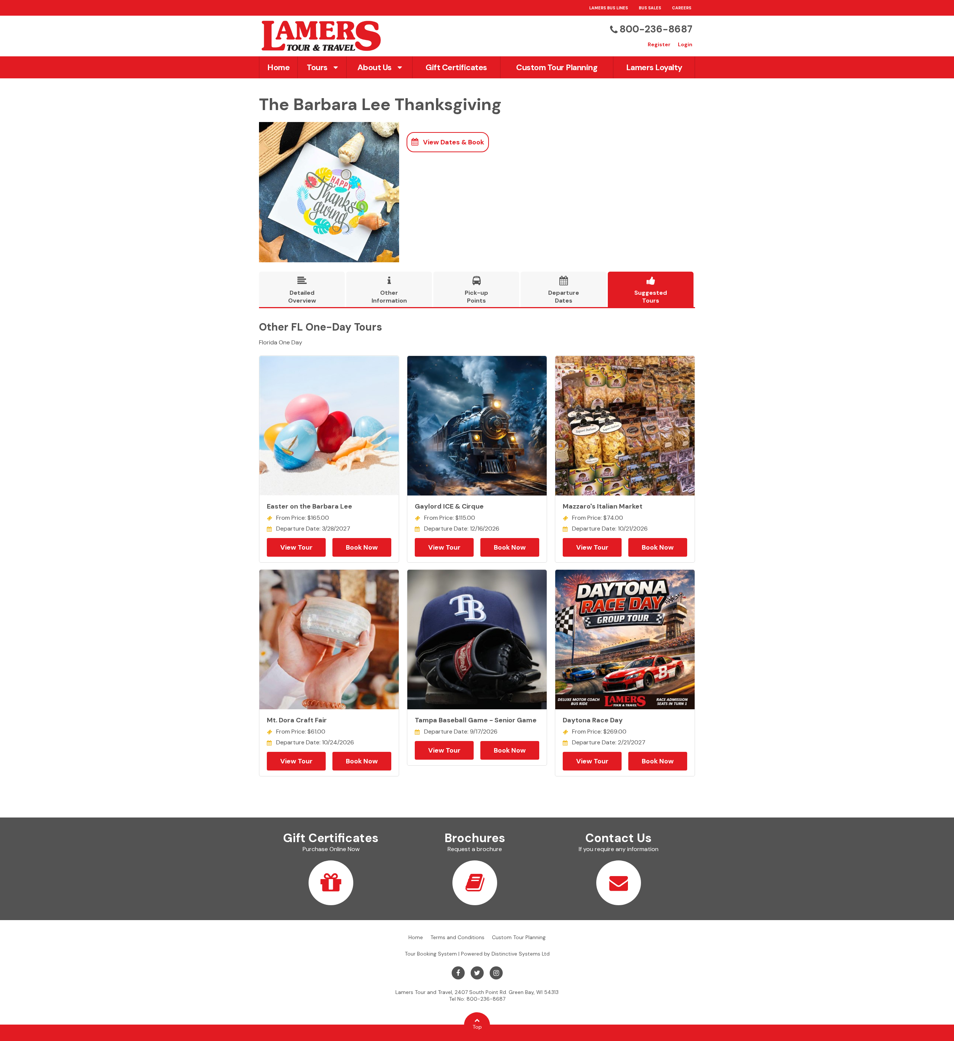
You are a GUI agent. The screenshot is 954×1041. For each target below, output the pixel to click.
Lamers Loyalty (654, 67)
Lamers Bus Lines (608, 7)
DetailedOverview (302, 290)
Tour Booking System (431, 953)
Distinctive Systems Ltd (521, 953)
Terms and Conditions (457, 937)
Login (685, 44)
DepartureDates (563, 290)
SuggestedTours (650, 290)
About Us (374, 67)
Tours (317, 67)
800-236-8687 (655, 29)
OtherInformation (389, 290)
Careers (681, 7)
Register (659, 44)
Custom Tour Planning (556, 67)
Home (278, 67)
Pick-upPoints (476, 290)
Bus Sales (650, 7)
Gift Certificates (456, 67)
